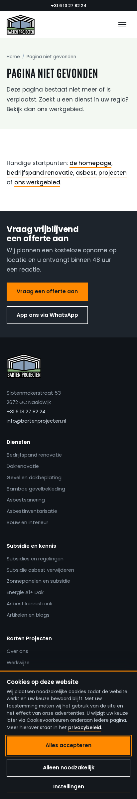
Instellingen (68, 786)
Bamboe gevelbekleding (36, 489)
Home (13, 57)
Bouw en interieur (27, 522)
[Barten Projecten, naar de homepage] (21, 25)
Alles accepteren (68, 745)
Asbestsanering (26, 500)
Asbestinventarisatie (32, 511)
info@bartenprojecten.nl (36, 421)
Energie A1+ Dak (25, 592)
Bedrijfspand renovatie (34, 455)
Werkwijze (18, 662)
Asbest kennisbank (29, 603)
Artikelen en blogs (28, 615)
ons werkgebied (37, 182)
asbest (86, 173)
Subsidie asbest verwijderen (40, 570)
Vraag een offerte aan (47, 291)
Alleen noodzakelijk (68, 767)
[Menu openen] (122, 24)
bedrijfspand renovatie (40, 173)
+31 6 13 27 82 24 (68, 5)
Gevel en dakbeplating (34, 477)
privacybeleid (84, 727)
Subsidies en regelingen (35, 558)
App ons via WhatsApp (47, 314)
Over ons (17, 651)
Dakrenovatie (23, 466)
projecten (112, 173)
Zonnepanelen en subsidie (38, 581)
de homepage (90, 163)
